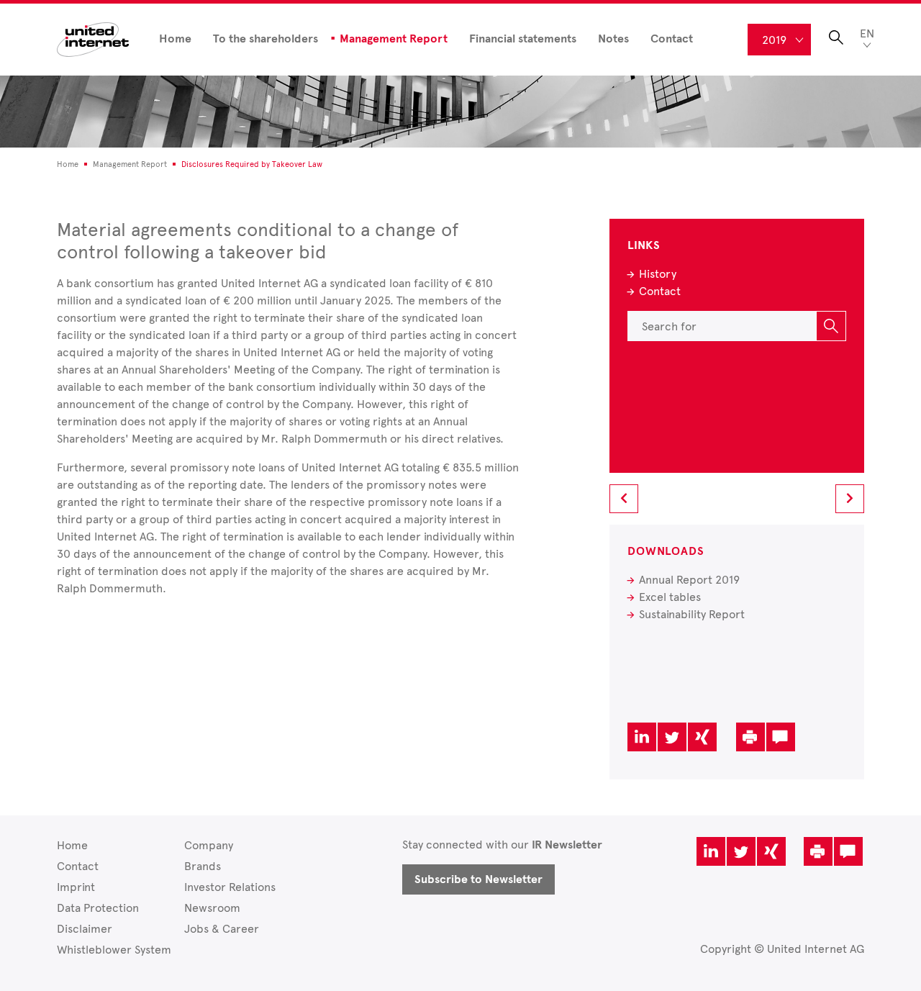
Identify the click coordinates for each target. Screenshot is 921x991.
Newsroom (212, 908)
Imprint (76, 887)
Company (208, 845)
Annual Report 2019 (689, 580)
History (657, 274)
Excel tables (670, 597)
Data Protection (98, 908)
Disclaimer (84, 929)
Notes (613, 39)
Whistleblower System (114, 949)
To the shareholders (265, 39)
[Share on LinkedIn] (641, 737)
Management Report (394, 39)
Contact (671, 39)
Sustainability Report (692, 614)
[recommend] (780, 737)
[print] (750, 737)
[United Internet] (93, 38)
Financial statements (522, 39)
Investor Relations (230, 887)
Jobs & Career (221, 929)
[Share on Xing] (702, 737)
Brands (202, 866)
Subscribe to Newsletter (478, 879)
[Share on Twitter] (672, 737)
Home (175, 39)
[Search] (831, 326)
